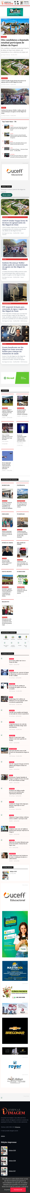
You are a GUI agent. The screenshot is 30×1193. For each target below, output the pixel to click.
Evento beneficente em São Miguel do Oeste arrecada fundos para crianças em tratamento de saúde (12, 350)
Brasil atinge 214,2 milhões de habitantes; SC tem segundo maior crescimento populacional (18, 700)
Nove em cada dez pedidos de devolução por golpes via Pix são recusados (17, 687)
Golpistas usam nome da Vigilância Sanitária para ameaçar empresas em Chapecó (19, 830)
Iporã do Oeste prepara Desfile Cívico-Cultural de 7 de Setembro (7, 562)
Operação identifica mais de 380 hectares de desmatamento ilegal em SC (19, 752)
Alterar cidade (6, 195)
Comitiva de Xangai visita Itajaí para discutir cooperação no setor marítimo (18, 805)
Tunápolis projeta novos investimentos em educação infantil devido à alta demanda (22, 534)
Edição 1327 (12, 1171)
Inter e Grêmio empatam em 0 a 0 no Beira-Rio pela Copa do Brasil (7, 437)
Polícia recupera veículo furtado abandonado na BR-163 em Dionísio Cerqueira (18, 136)
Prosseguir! (18, 1189)
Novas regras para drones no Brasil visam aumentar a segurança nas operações (6, 465)
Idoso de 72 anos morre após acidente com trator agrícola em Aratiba (17, 739)
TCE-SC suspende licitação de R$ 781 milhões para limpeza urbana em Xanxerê (19, 765)
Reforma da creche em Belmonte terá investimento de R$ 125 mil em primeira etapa (7, 621)
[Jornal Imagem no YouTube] (18, 3)
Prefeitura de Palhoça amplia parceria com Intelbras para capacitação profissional (16, 792)
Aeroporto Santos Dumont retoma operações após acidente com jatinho (22, 412)
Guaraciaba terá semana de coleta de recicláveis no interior (22, 591)
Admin (3, 1136)
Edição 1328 (12, 1160)
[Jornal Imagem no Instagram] (15, 3)
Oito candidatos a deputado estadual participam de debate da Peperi (15, 42)
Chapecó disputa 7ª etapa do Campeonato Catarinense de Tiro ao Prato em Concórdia (7, 412)
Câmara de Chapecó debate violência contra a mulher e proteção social (19, 817)
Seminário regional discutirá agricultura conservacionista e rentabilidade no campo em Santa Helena (7, 592)
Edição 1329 (13, 871)
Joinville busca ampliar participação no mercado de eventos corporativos (19, 713)
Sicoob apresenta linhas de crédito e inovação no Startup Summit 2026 (19, 156)
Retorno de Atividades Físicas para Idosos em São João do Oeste (18, 143)
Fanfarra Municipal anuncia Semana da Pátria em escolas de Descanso (7, 533)
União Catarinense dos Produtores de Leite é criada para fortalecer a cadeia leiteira (18, 857)
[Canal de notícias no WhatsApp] (15, 1)
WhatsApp (17, 1127)
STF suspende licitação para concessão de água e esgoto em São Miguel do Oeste (14, 309)
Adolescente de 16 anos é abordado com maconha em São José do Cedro (22, 564)
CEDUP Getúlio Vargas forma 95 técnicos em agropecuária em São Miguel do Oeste (13, 81)
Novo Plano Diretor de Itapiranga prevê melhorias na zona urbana (22, 505)
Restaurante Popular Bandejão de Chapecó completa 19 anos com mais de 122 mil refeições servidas (18, 779)
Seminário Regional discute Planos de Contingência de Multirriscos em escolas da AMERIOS (7, 505)
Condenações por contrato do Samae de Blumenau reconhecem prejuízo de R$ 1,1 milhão (19, 674)
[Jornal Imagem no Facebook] (17, 1)
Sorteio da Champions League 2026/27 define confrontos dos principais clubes (21, 438)
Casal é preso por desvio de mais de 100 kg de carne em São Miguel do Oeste (18, 129)
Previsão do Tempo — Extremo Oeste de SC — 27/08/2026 (19, 150)
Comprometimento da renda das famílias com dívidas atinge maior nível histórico (18, 725)
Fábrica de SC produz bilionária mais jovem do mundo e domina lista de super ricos (18, 843)
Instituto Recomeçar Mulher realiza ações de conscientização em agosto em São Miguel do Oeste (13, 111)
